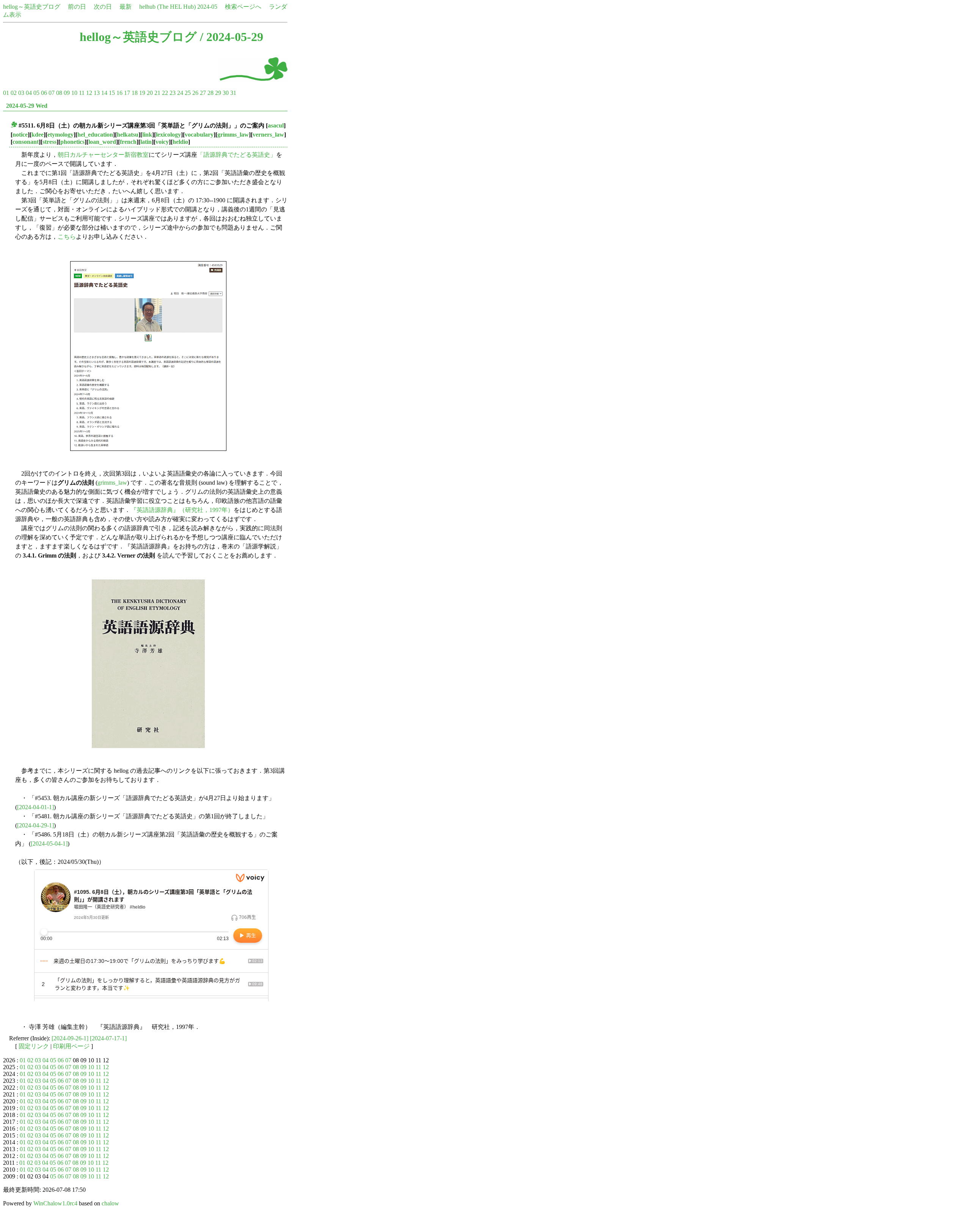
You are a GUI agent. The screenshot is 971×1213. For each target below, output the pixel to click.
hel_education (95, 134)
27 (203, 93)
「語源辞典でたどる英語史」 (236, 154)
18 (135, 93)
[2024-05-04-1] (49, 843)
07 (52, 93)
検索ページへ (243, 6)
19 (142, 93)
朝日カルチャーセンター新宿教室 (103, 154)
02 (14, 93)
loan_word (102, 142)
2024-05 (207, 6)
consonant (26, 142)
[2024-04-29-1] (35, 825)
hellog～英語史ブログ (31, 6)
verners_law (268, 134)
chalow (110, 1203)
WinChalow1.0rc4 (55, 1203)
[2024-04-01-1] (35, 807)
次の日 (103, 6)
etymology (60, 134)
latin (146, 142)
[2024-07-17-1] (108, 1038)
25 (188, 93)
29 (218, 93)
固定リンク (34, 1046)
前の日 (77, 6)
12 (89, 93)
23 (173, 93)
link (147, 134)
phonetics (72, 142)
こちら (67, 236)
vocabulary (199, 134)
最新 (125, 6)
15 (112, 93)
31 (233, 93)
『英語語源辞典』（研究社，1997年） (182, 510)
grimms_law (233, 134)
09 (67, 93)
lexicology (168, 134)
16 (119, 93)
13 (97, 93)
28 (210, 93)
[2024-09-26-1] (70, 1038)
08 (59, 93)
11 (82, 93)
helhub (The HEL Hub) (167, 6)
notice (20, 134)
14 (104, 93)
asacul (276, 125)
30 (226, 93)
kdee (37, 134)
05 (36, 93)
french (128, 142)
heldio (180, 142)
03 (21, 93)
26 (195, 93)
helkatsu (127, 134)
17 (127, 93)
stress (49, 142)
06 (44, 93)
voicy (162, 142)
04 (29, 93)
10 (74, 93)
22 (165, 93)
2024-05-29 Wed (26, 105)
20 (150, 93)
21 (157, 93)
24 (180, 93)
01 (6, 93)
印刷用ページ (71, 1046)
